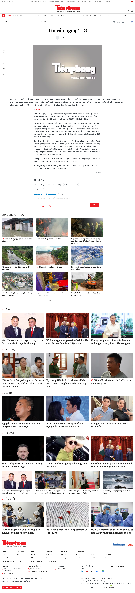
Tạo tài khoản (51, 194)
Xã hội (9, 16)
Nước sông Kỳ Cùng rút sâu (50, 267)
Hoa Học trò (86, 1)
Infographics (81, 551)
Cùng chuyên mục (13, 214)
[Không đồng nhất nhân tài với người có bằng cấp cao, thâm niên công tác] (112, 325)
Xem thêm (131, 15)
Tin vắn (38, 109)
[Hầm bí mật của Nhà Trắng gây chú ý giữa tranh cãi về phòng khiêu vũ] (50, 480)
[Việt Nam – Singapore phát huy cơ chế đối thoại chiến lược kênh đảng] (23, 325)
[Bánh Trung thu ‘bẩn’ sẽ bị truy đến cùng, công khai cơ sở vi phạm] (23, 514)
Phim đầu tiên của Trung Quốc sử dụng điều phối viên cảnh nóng (64, 425)
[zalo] (98, 571)
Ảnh (32, 551)
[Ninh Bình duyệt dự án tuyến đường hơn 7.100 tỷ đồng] (17, 281)
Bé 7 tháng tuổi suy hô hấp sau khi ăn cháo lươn (66, 531)
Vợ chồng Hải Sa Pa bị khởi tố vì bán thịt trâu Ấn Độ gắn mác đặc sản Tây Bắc (66, 383)
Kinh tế (15, 16)
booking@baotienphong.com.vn (40, 571)
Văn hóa (89, 16)
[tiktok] (93, 571)
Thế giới (46, 16)
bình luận (127, 22)
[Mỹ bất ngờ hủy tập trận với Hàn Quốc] (118, 480)
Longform (65, 551)
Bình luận (4, 69)
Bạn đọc (108, 558)
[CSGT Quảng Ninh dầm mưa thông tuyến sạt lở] (87, 281)
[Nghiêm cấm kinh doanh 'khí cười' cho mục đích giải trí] (52, 281)
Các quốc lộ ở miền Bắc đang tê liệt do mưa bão (17, 268)
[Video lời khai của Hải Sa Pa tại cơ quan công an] (112, 365)
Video (125, 16)
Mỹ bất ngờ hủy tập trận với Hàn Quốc (116, 492)
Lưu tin (4, 64)
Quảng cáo (107, 1)
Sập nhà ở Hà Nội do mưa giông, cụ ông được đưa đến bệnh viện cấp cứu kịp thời (86, 241)
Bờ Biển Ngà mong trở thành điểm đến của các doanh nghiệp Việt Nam (67, 342)
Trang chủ (3, 15)
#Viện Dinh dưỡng (54, 184)
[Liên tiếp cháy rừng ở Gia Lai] (52, 227)
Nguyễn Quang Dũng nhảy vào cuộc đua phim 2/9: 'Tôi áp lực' (21, 425)
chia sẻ (114, 22)
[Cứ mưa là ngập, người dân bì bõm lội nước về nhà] (17, 227)
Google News (132, 22)
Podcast (49, 551)
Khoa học (111, 16)
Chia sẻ (4, 58)
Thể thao (69, 16)
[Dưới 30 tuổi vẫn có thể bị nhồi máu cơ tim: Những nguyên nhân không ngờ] (112, 514)
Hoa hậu (118, 16)
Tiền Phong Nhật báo (56, 1)
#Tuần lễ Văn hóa (71, 184)
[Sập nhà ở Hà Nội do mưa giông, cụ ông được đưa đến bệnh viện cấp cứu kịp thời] (87, 227)
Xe (83, 16)
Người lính (77, 16)
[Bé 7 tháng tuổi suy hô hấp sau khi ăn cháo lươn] (67, 514)
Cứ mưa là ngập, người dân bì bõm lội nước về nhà (17, 240)
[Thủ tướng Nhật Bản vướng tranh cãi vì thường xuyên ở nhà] (84, 480)
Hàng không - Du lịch (8, 561)
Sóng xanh (23, 16)
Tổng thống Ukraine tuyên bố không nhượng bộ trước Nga (22, 465)
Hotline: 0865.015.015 (38, 1)
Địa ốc (31, 16)
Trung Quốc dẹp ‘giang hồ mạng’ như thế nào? (66, 465)
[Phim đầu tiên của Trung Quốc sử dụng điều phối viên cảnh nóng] (67, 408)
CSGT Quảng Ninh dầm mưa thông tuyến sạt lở (85, 294)
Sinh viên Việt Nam (73, 1)
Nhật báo (20, 551)
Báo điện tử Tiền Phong (67, 8)
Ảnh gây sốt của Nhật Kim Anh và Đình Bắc (109, 425)
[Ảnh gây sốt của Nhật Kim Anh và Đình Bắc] (112, 408)
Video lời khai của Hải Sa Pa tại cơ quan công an (111, 382)
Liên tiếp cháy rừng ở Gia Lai (48, 239)
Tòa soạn (97, 1)
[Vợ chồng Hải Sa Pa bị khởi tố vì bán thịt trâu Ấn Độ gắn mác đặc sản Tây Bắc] (67, 365)
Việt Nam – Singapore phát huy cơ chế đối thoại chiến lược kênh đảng (23, 342)
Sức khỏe (38, 16)
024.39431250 (8, 573)
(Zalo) (42, 569)
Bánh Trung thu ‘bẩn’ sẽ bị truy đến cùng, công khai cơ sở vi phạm (21, 531)
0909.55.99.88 (35, 569)
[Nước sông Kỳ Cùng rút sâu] (52, 255)
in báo (123, 22)
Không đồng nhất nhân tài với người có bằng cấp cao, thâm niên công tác (111, 342)
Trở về (4, 75)
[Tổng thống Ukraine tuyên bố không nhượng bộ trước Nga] (23, 448)
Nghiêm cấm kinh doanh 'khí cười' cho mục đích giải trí (52, 294)
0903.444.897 (61, 569)
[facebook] (128, 1)
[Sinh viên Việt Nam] (119, 545)
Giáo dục (103, 16)
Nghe (4, 53)
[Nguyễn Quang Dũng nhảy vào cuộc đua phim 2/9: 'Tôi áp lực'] (23, 408)
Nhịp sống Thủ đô (36, 561)
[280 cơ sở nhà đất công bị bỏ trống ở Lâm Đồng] (87, 255)
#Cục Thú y (39, 184)
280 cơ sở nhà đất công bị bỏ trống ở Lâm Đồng (86, 268)
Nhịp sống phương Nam (53, 561)
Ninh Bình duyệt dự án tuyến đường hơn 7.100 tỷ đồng (17, 294)
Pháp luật (61, 16)
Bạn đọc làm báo (13, 588)
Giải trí (96, 16)
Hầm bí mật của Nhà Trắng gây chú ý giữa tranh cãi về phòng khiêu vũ (50, 492)
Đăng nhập (38, 194)
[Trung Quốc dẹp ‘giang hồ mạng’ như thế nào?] (67, 448)
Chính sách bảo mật (118, 566)
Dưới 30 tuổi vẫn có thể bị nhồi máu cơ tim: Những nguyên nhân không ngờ (112, 531)
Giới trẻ (53, 16)
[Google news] (103, 571)
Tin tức (43, 22)
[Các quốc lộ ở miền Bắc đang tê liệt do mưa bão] (17, 255)
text (118, 22)
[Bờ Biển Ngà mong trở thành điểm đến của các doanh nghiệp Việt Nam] (67, 325)
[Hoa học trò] (130, 545)
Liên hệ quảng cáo (35, 566)
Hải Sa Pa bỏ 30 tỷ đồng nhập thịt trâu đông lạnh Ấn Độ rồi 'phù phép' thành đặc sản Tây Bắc (23, 383)
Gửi (94, 205)
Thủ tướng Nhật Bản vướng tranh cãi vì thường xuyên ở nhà (84, 492)
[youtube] (132, 1)
